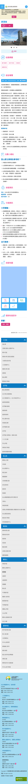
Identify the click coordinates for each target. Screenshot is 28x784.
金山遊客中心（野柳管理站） (10, 706)
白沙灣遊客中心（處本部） (8, 684)
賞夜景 (18, 63)
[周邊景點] (5, 300)
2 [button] (14, 47)
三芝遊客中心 (6, 695)
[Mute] (21, 80)
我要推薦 (3, 25)
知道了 (14, 16)
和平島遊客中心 (6, 728)
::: (1, 339)
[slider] (24, 80)
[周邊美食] (13, 300)
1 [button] (11, 47)
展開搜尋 (26, 6)
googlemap (18, 689)
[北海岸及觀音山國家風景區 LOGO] (11, 6)
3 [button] (16, 47)
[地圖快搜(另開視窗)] (5, 306)
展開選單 (2, 6)
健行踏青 (4, 63)
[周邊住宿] (21, 300)
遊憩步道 (4, 67)
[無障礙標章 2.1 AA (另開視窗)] (21, 779)
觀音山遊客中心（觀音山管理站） (11, 739)
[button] (14, 51)
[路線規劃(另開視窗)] (13, 306)
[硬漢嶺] (14, 37)
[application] (14, 80)
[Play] (3, 80)
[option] (14, 37)
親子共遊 (11, 63)
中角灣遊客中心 (6, 750)
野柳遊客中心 (6, 717)
